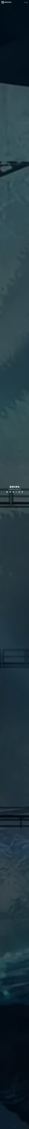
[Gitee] (16, 492)
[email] (10, 492)
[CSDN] (19, 492)
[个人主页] (7, 492)
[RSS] (22, 492)
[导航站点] (13, 492)
